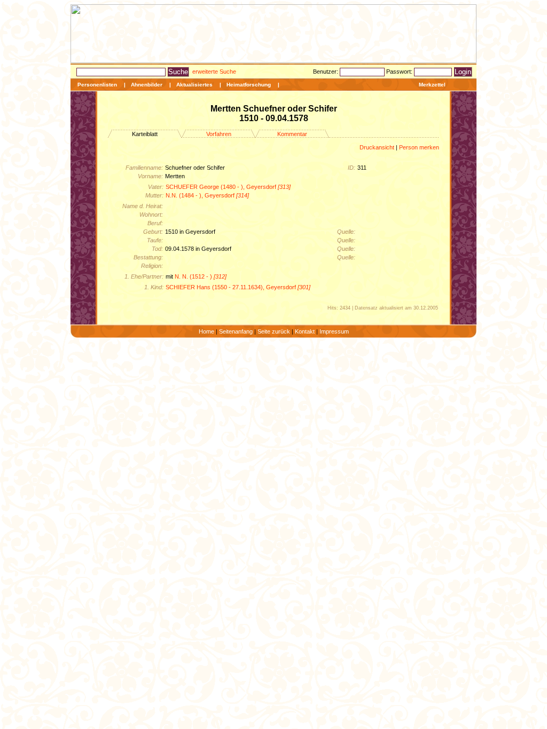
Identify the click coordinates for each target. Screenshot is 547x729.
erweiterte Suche (214, 71)
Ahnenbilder (146, 85)
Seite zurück (273, 331)
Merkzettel (432, 85)
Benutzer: (326, 71)
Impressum (334, 331)
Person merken (419, 147)
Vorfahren (218, 134)
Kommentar (292, 134)
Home (206, 331)
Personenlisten (97, 85)
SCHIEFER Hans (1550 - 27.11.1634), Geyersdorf (238, 287)
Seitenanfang (236, 331)
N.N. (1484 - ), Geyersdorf (207, 195)
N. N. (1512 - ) (200, 276)
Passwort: (400, 71)
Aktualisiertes (194, 85)
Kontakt (305, 331)
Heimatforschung (248, 85)
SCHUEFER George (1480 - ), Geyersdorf (228, 187)
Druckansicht (377, 147)
